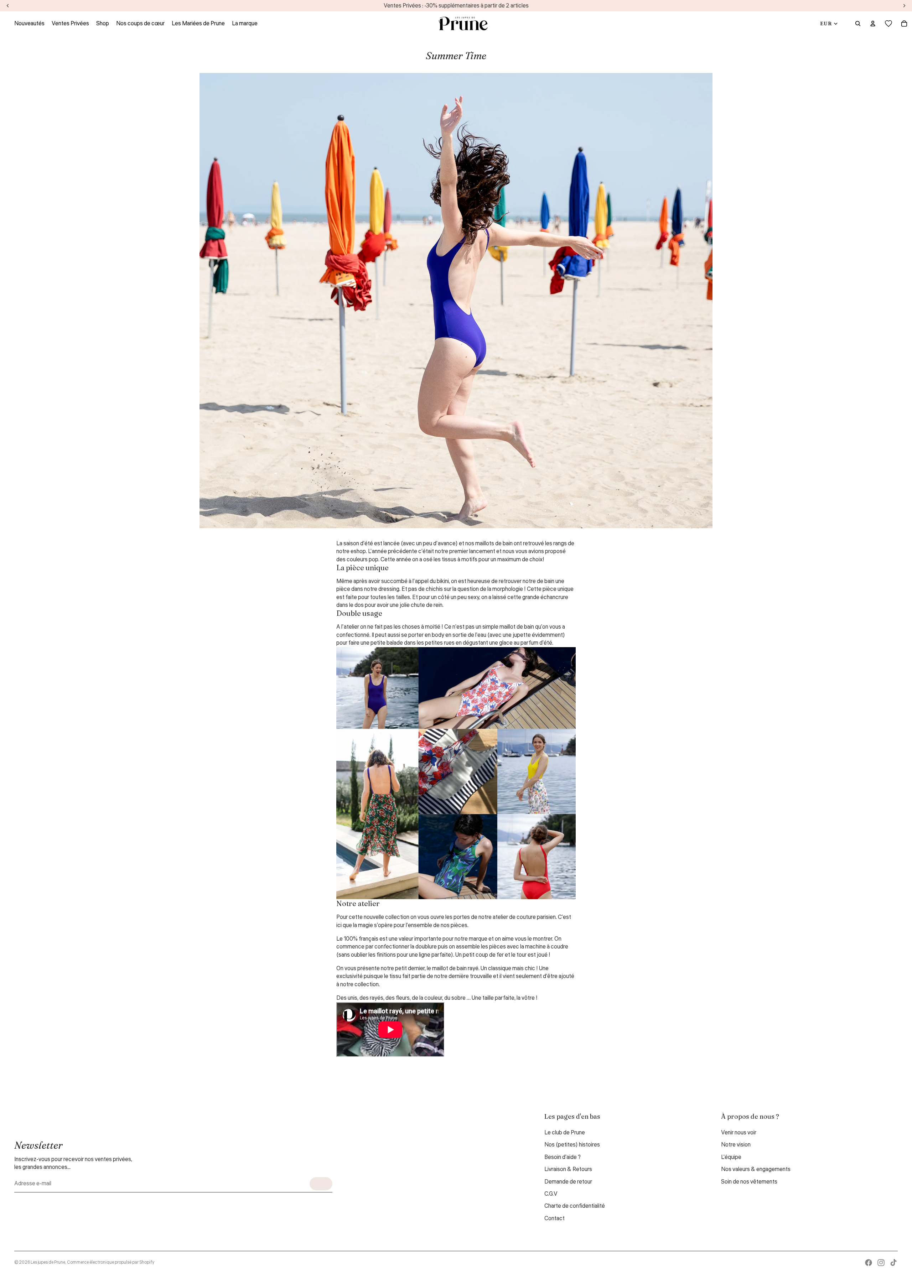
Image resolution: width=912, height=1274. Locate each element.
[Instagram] (881, 1262)
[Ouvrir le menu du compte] (873, 23)
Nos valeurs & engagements (756, 1169)
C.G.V (551, 1194)
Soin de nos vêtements (749, 1182)
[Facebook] (868, 1262)
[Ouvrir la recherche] (858, 23)
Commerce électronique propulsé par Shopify (110, 1262)
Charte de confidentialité (574, 1206)
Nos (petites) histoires (572, 1145)
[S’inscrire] (321, 1183)
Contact (554, 1218)
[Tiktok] (893, 1262)
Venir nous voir (738, 1133)
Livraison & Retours (568, 1169)
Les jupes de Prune (48, 1262)
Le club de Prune (564, 1133)
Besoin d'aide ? (562, 1157)
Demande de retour (568, 1182)
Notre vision (736, 1145)
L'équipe (731, 1157)
